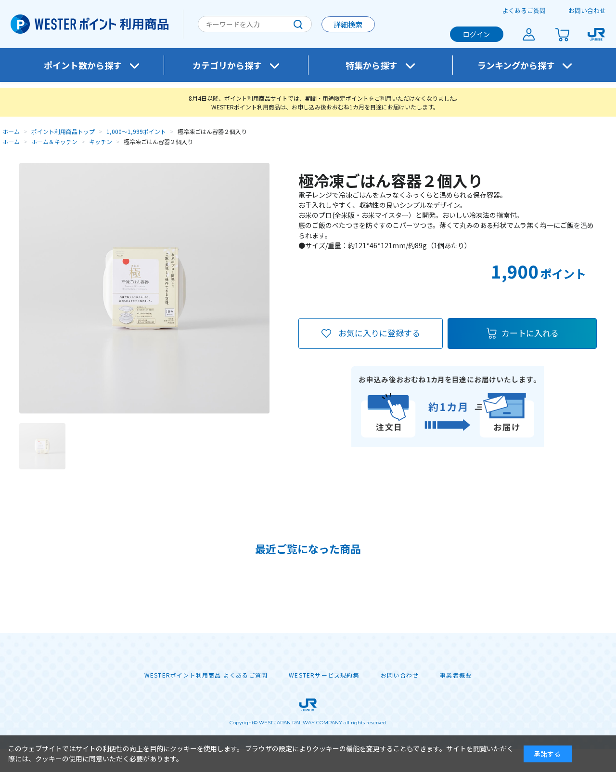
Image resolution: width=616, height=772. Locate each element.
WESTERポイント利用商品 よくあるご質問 (206, 675)
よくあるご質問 (524, 10)
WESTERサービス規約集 (324, 675)
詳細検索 (348, 24)
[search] (298, 24)
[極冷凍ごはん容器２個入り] (42, 446)
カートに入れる (530, 333)
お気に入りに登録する (379, 333)
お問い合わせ (587, 10)
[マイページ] (529, 34)
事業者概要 (456, 675)
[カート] (562, 34)
